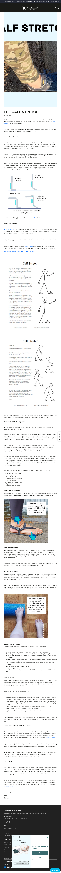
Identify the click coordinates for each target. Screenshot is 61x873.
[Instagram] (7, 822)
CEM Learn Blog (8, 835)
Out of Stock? (7, 847)
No (40, 857)
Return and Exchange (10, 828)
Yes (40, 852)
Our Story (6, 833)
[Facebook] (4, 822)
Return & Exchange (9, 844)
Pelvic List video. (8, 786)
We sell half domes (9, 229)
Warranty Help (8, 852)
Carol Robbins (29, 246)
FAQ (5, 849)
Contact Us (7, 831)
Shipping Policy (8, 842)
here (35, 218)
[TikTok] (9, 822)
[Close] (47, 837)
